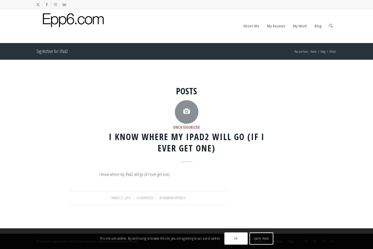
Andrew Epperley (174, 197)
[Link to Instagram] (55, 4)
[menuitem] (251, 26)
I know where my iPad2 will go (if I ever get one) (187, 142)
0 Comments (145, 197)
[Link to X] (38, 4)
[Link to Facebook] (47, 4)
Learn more (261, 238)
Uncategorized (186, 127)
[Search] (331, 26)
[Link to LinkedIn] (64, 4)
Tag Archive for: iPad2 (52, 51)
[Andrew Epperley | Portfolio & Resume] (73, 26)
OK (235, 238)
